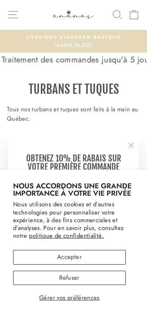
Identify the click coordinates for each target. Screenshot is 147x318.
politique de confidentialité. (66, 235)
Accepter (69, 256)
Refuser (69, 277)
